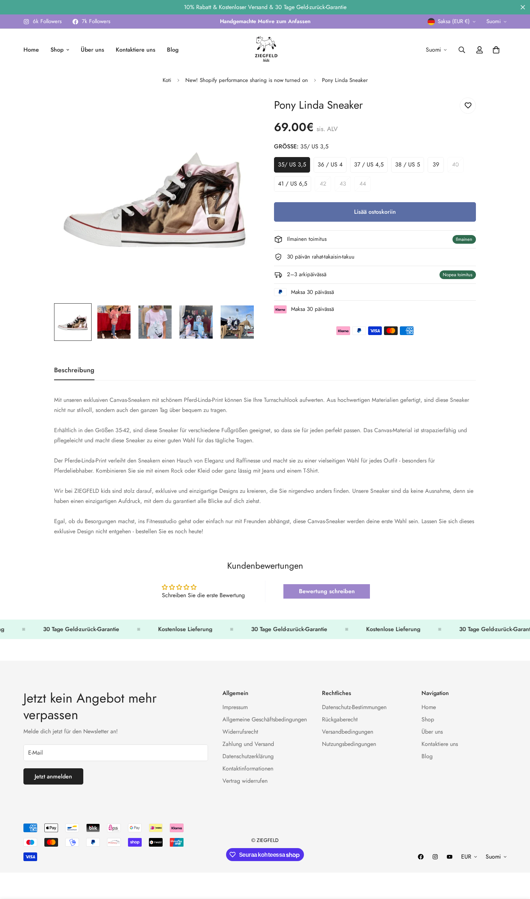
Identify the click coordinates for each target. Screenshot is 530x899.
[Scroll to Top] (516, 859)
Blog (172, 49)
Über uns (92, 49)
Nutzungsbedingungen (349, 744)
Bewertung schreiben (327, 591)
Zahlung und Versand (248, 744)
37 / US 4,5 (371, 166)
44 (365, 185)
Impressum (235, 707)
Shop (56, 49)
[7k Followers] (421, 857)
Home (31, 49)
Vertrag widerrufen (245, 781)
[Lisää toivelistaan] (468, 105)
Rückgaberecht (340, 720)
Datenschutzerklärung (248, 756)
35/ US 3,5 (294, 166)
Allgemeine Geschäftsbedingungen (264, 720)
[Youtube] (449, 857)
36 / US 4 (332, 166)
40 (458, 166)
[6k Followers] (435, 857)
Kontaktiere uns (135, 49)
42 (325, 185)
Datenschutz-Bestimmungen (354, 707)
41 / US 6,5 (294, 185)
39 (438, 166)
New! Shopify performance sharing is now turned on (246, 80)
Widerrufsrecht (240, 732)
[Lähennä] (241, 111)
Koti (167, 80)
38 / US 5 (409, 166)
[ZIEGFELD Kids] (265, 50)
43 (345, 185)
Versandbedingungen (347, 732)
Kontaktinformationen (247, 769)
